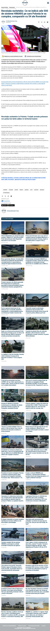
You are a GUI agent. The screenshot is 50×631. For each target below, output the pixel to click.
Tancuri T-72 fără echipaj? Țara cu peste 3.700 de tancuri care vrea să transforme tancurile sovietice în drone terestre (11, 429)
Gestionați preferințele (33, 625)
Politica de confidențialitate (9, 625)
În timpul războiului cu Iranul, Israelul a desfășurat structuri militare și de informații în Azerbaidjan (12, 520)
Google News (7, 201)
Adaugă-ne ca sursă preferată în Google (13, 56)
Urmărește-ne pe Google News (34, 56)
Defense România (4, 7)
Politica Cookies (22, 625)
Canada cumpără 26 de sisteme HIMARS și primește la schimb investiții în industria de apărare (10, 544)
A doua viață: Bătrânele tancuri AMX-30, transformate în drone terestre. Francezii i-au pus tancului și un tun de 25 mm (37, 452)
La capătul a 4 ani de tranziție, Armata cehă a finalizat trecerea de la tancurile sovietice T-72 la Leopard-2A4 (12, 357)
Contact (44, 625)
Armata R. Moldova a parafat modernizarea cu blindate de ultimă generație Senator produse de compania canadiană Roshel (11, 406)
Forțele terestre (12, 7)
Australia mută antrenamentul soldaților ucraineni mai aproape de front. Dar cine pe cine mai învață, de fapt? (36, 521)
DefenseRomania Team (12, 21)
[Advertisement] (37, 280)
